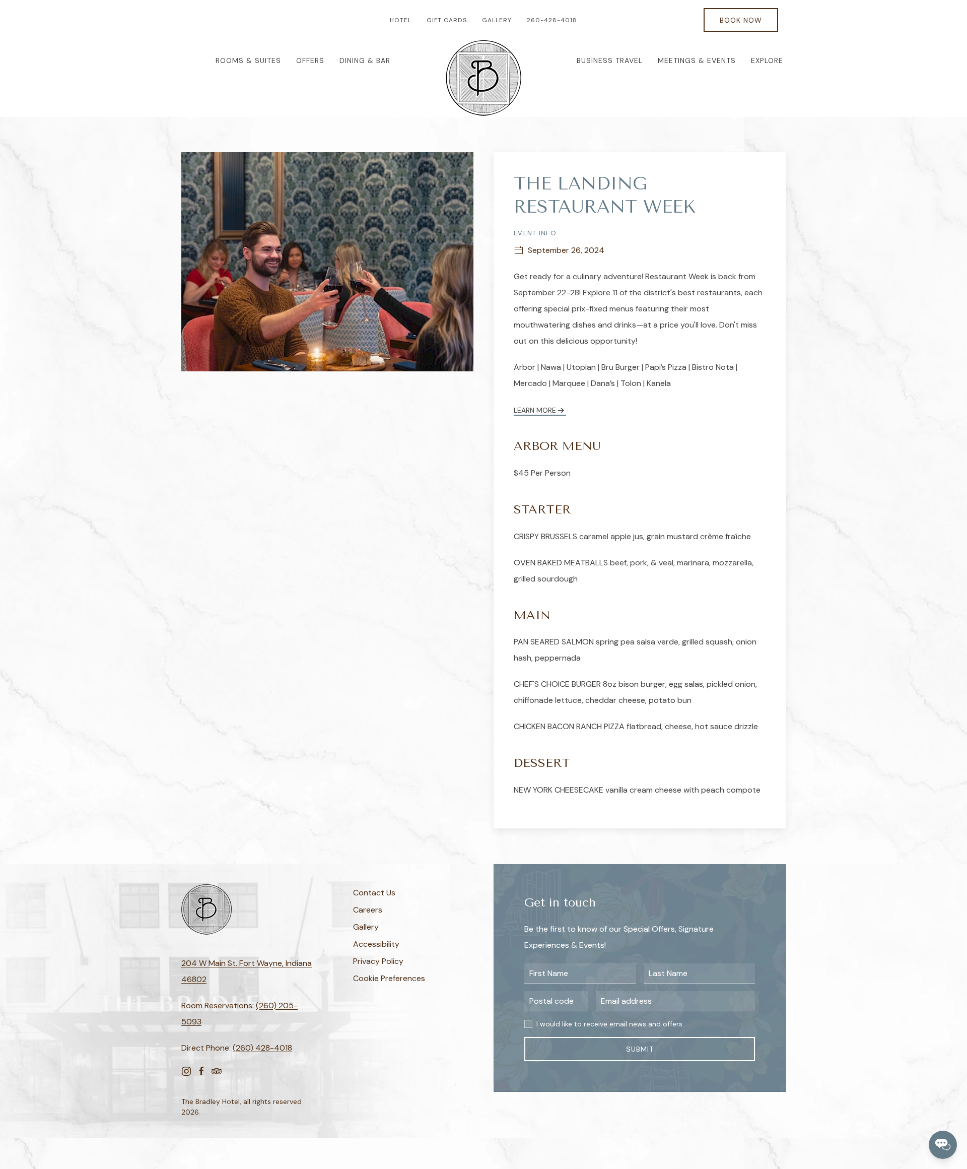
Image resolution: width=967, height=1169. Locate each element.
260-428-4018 (552, 20)
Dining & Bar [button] (364, 60)
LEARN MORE (535, 410)
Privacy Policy (378, 961)
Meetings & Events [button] (697, 60)
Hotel (400, 20)
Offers (310, 60)
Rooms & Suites (248, 60)
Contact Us (374, 892)
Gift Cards (447, 20)
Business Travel (610, 60)
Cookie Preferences (389, 978)
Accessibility (376, 944)
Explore (767, 60)
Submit (640, 1049)
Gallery (497, 20)
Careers (367, 909)
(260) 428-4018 (262, 1048)
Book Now (741, 20)
